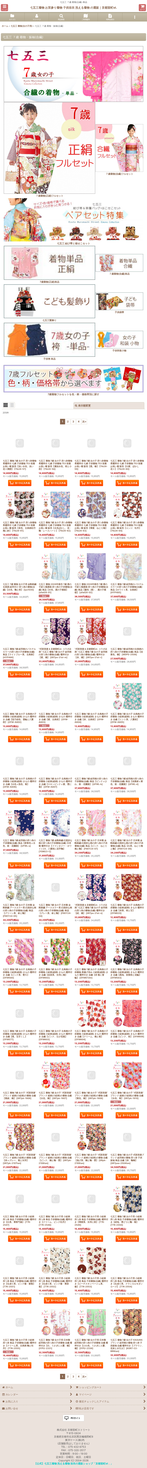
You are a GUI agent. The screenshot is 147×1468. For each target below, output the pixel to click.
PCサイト (75, 1418)
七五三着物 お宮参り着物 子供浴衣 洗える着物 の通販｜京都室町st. (73, 7)
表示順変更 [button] (84, 405)
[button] (4, 7)
